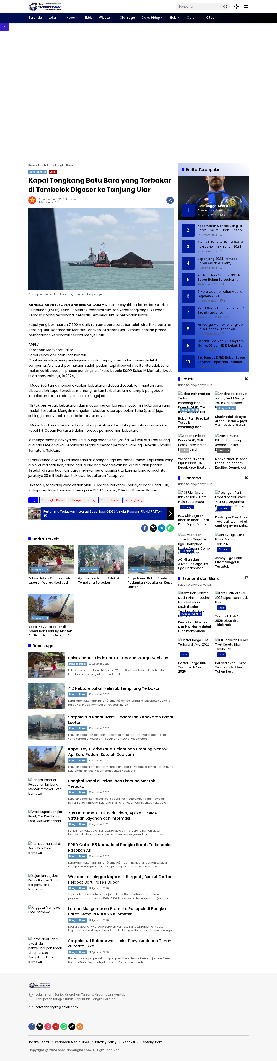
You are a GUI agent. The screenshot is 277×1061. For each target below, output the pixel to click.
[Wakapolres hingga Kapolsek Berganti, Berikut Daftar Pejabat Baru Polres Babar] (46, 887)
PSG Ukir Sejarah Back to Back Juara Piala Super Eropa (193, 520)
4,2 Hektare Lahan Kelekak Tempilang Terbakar (99, 580)
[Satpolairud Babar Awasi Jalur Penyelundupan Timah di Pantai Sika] (46, 950)
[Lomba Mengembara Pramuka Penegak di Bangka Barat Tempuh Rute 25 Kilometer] (46, 918)
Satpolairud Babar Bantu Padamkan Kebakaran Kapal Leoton (150, 582)
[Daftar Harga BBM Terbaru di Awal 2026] (195, 648)
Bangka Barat (37, 172)
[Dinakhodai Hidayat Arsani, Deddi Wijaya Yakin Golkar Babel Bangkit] (232, 401)
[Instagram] (47, 1026)
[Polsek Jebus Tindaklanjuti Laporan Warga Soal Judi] (51, 559)
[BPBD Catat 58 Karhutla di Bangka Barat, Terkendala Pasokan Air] (46, 854)
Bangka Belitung (83, 500)
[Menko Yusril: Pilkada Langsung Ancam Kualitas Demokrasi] (232, 444)
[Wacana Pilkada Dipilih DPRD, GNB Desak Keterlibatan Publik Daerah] (195, 444)
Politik (184, 450)
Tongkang (135, 500)
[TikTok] (71, 1026)
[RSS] (79, 1026)
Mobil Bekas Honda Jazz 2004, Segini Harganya (221, 310)
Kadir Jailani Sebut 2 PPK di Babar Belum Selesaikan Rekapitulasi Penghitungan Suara (219, 277)
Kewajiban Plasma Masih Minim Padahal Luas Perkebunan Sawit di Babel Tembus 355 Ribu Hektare (194, 626)
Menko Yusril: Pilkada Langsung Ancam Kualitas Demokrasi (231, 463)
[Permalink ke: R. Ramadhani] (33, 200)
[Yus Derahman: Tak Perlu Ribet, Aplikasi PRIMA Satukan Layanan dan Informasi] (46, 823)
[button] (225, 6)
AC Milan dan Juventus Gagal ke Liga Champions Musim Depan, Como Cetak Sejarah (194, 564)
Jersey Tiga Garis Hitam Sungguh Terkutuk (229, 562)
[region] (138, 97)
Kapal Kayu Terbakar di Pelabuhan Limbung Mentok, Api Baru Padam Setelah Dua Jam (51, 631)
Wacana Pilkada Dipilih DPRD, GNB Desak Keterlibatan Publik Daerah (193, 463)
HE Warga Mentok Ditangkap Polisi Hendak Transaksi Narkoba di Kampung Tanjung (221, 327)
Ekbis (221, 607)
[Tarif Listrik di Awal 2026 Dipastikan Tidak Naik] (232, 601)
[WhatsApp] (170, 528)
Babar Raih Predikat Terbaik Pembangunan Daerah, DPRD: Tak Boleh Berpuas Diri (193, 422)
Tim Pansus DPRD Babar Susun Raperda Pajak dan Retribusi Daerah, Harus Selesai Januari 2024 (221, 360)
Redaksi (128, 1042)
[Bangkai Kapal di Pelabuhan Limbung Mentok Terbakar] (46, 791)
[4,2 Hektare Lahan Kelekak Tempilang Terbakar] (101, 559)
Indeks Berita (38, 1042)
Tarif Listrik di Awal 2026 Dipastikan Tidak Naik (229, 620)
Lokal (53, 172)
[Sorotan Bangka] (45, 6)
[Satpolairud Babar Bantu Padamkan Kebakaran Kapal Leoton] (151, 559)
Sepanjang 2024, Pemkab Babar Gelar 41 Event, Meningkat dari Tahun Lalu (218, 261)
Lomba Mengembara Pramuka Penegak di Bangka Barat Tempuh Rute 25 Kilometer (117, 911)
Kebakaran (112, 500)
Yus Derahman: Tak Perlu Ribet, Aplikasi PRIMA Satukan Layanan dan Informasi (112, 815)
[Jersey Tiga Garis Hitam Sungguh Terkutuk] (232, 543)
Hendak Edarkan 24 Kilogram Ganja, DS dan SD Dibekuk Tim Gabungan (221, 343)
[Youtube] (55, 1026)
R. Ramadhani (46, 199)
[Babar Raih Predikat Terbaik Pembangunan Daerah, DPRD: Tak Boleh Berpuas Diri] (195, 402)
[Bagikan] (170, 200)
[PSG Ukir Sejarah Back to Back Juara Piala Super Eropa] (195, 500)
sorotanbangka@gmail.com (57, 1007)
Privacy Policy (105, 1042)
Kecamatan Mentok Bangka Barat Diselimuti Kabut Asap (220, 228)
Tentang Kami (152, 1042)
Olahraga (187, 507)
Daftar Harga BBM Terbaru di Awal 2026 (192, 667)
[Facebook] (144, 528)
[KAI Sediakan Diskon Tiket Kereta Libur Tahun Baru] (232, 648)
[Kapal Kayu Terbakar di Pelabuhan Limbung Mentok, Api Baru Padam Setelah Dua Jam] (51, 608)
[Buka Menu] (246, 6)
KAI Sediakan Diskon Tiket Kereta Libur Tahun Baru (231, 667)
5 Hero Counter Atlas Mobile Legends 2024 (220, 294)
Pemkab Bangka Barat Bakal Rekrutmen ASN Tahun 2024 (220, 244)
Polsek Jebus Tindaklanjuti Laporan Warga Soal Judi (49, 580)
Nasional (223, 450)
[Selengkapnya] (247, 378)
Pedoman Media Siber (72, 1042)
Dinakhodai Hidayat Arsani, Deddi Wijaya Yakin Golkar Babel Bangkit (231, 421)
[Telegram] (161, 528)
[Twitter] (153, 528)
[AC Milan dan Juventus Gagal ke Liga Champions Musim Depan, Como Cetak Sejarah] (195, 544)
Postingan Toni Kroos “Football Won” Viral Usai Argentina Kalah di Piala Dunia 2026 (232, 521)
